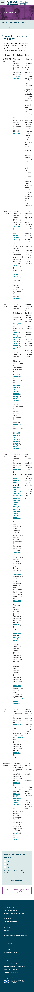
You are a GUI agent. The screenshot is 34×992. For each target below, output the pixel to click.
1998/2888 (17, 633)
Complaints (7, 916)
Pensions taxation (9, 933)
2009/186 (17, 513)
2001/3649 (17, 483)
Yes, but (9, 867)
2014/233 (16, 266)
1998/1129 (17, 478)
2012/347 (16, 346)
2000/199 (17, 487)
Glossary (6, 930)
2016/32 (16, 240)
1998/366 (16, 470)
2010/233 (16, 337)
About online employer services (14, 913)
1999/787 (16, 481)
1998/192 (16, 783)
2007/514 (16, 511)
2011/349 (16, 341)
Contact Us (7, 918)
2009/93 (16, 333)
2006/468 (17, 505)
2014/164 (16, 226)
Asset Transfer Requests (11, 969)
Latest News (7, 949)
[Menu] (2, 2)
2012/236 (16, 344)
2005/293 (17, 496)
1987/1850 (17, 725)
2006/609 (17, 798)
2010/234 (17, 339)
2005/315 (16, 498)
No (8, 864)
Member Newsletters (10, 921)
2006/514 (16, 507)
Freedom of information (11, 964)
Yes (8, 861)
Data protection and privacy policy (14, 966)
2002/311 (16, 494)
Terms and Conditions (11, 972)
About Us (6, 946)
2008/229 (17, 424)
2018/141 (16, 133)
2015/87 (16, 235)
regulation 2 (18, 737)
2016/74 (16, 840)
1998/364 (16, 625)
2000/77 (16, 794)
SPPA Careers (8, 955)
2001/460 (17, 492)
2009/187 (17, 335)
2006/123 (16, 502)
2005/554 (17, 500)
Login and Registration (11, 910)
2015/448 (16, 237)
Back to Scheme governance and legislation (18, 891)
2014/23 (16, 348)
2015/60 (16, 298)
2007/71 (16, 509)
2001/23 (16, 489)
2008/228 (17, 324)
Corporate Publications (11, 952)
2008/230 (17, 376)
